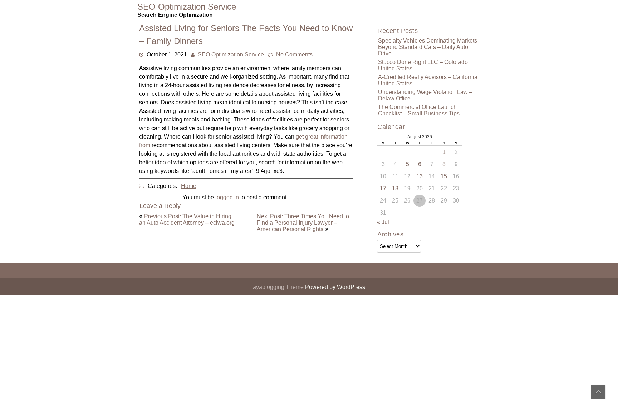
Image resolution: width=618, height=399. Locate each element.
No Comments (294, 54)
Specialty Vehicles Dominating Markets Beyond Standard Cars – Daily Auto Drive (427, 47)
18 (395, 188)
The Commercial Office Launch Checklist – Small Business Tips (419, 110)
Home (188, 186)
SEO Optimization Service (231, 54)
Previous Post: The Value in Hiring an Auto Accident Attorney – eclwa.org (187, 219)
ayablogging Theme (279, 287)
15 (444, 176)
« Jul (383, 222)
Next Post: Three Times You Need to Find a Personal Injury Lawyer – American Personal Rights (303, 222)
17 (383, 188)
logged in (227, 197)
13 (419, 176)
